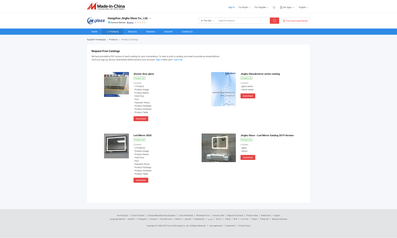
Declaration (230, 225)
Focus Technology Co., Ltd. (178, 225)
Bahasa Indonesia (279, 219)
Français (153, 219)
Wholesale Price (203, 215)
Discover (168, 31)
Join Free (178, 59)
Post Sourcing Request (297, 20)
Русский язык (166, 219)
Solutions (150, 31)
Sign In (231, 7)
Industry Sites (218, 215)
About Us (132, 31)
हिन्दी (235, 219)
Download (141, 118)
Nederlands (199, 219)
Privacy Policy (244, 225)
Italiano (178, 219)
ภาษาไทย (244, 219)
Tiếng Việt (264, 219)
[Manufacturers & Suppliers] (107, 6)
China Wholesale (186, 215)
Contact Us (187, 31)
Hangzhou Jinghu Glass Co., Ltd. (128, 18)
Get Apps (287, 7)
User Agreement (216, 225)
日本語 (227, 219)
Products (114, 31)
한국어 (219, 219)
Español (131, 219)
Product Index (252, 215)
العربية (210, 219)
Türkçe (254, 219)
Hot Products (122, 215)
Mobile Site (265, 215)
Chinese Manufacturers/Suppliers (162, 215)
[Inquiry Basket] (274, 7)
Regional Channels (235, 215)
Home (94, 31)
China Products (137, 215)
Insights (277, 215)
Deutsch (188, 219)
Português (142, 219)
